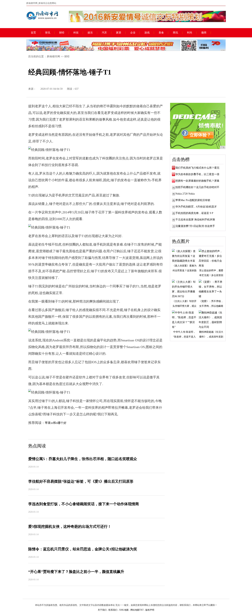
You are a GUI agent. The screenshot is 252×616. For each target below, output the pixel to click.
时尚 (189, 32)
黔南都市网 (53, 56)
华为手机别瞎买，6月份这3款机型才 (196, 206)
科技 (76, 32)
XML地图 (124, 610)
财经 (61, 32)
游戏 (147, 32)
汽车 (104, 32)
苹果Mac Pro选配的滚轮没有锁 (192, 200)
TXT (141, 610)
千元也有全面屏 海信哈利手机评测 (195, 219)
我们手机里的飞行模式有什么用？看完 (197, 167)
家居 (118, 32)
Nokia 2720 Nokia (185, 193)
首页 (33, 32)
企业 (132, 32)
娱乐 (90, 32)
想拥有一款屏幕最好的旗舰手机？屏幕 (197, 180)
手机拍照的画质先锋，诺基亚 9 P (194, 213)
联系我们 (112, 610)
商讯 (175, 32)
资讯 (47, 32)
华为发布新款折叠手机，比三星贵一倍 (197, 174)
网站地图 (134, 610)
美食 (161, 32)
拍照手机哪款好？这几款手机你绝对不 (197, 187)
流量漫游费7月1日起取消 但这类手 (195, 226)
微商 (203, 32)
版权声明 (149, 610)
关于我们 (102, 610)
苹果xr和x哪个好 (55, 422)
